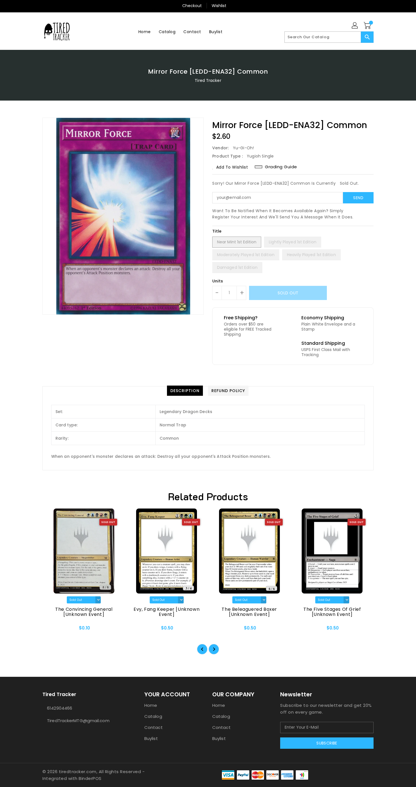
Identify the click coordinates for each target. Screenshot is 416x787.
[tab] (185, 391)
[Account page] (355, 25)
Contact (153, 727)
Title (217, 231)
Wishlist (219, 5)
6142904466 (59, 708)
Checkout (192, 5)
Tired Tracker (208, 80)
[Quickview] (51, 630)
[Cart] (368, 25)
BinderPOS (90, 778)
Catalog (153, 716)
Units (217, 281)
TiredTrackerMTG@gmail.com (78, 721)
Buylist (151, 738)
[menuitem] (144, 31)
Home (150, 705)
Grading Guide (281, 167)
